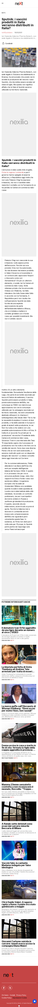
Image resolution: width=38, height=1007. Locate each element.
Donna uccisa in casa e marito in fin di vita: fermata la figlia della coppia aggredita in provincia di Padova (19, 747)
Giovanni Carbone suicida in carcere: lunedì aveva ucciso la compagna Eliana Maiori (18, 943)
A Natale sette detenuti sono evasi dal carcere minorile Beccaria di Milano (17, 826)
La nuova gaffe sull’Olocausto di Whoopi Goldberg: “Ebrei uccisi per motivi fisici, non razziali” (19, 708)
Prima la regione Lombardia (13, 172)
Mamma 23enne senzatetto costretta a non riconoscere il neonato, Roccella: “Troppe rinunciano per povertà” (17, 786)
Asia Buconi (6, 640)
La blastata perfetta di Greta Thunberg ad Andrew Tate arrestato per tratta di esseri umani (17, 669)
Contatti (12, 995)
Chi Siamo (5, 995)
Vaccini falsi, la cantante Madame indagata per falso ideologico (16, 865)
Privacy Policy (21, 995)
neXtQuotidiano (7, 32)
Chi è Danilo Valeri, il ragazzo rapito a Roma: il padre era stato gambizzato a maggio (19, 904)
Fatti (3, 13)
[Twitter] (9, 986)
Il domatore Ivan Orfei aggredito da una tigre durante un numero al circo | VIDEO (19, 630)
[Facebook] (2, 986)
